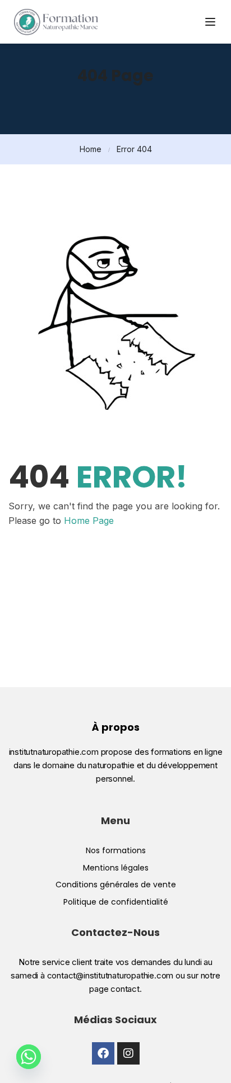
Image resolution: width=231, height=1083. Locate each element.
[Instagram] (128, 1053)
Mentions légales (116, 867)
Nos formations (116, 850)
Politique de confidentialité (115, 901)
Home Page (89, 520)
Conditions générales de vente (116, 884)
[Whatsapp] (28, 1056)
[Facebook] (103, 1053)
